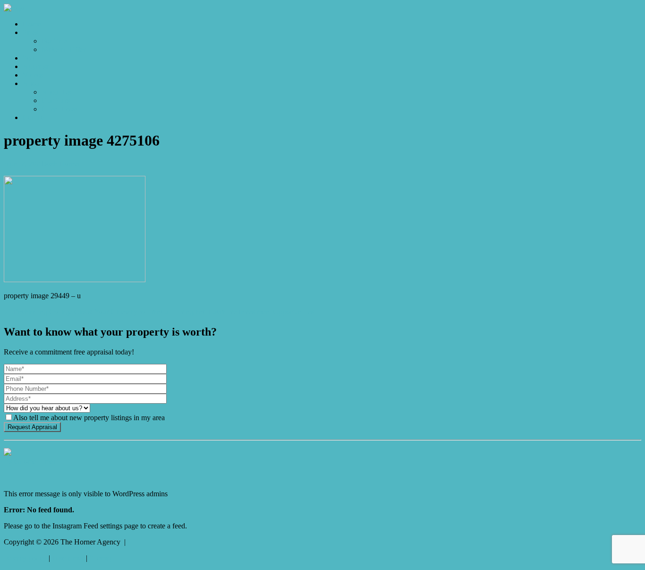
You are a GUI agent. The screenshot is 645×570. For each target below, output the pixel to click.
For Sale (54, 41)
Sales (30, 32)
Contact (34, 117)
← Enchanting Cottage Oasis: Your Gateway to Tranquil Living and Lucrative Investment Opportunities (159, 312)
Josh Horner (62, 164)
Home (32, 24)
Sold (29, 58)
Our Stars (56, 100)
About (32, 83)
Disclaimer (68, 558)
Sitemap (101, 558)
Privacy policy (25, 558)
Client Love (59, 109)
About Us (56, 92)
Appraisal (37, 66)
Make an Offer (63, 49)
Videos (33, 75)
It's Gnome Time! (30, 462)
